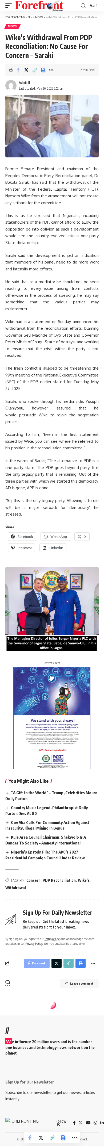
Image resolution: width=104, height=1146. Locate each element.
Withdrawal (15, 887)
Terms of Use (52, 938)
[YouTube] (88, 1123)
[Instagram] (95, 1123)
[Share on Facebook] (18, 70)
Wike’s (84, 880)
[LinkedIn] (102, 1123)
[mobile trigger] (9, 5)
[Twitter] (81, 1123)
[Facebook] (74, 1123)
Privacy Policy (33, 943)
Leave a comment (81, 983)
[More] (51, 70)
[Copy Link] (34, 70)
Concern (33, 880)
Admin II (24, 83)
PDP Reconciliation (59, 880)
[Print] (43, 70)
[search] (83, 6)
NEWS (12, 26)
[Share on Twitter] (26, 70)
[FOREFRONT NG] (39, 5)
